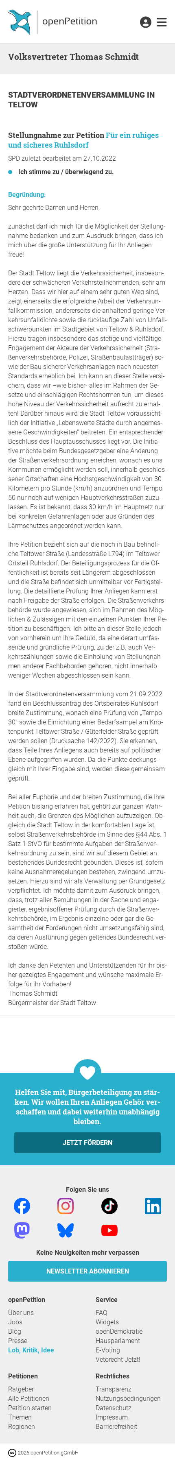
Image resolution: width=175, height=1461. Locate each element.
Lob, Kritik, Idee (31, 1350)
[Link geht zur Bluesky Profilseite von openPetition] (65, 1230)
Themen (20, 1417)
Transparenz (113, 1389)
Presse (17, 1341)
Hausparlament (118, 1341)
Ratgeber (21, 1389)
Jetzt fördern (87, 1143)
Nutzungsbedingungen (128, 1398)
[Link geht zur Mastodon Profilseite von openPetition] (22, 1230)
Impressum (112, 1417)
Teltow (23, 104)
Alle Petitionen (28, 1398)
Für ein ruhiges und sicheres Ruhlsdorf (83, 140)
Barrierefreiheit (116, 1426)
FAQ (101, 1313)
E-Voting (108, 1350)
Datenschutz (113, 1408)
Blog (14, 1331)
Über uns (21, 1313)
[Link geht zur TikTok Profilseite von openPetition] (109, 1205)
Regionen (21, 1426)
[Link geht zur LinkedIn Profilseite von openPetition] (153, 1205)
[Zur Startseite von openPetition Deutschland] (53, 21)
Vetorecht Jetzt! (118, 1359)
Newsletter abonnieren (87, 1271)
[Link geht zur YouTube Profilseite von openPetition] (109, 1230)
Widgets (107, 1322)
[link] (162, 23)
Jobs (15, 1322)
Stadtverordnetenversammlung (77, 95)
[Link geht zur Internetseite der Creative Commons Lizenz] (13, 1452)
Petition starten (30, 1408)
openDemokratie (119, 1331)
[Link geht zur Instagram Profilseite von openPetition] (65, 1205)
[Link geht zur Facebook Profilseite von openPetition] (22, 1205)
